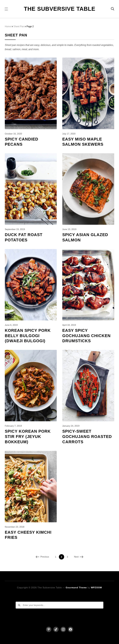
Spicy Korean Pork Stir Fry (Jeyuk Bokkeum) (28, 436)
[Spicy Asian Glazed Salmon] (88, 155)
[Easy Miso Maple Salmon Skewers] (88, 59)
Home (8, 26)
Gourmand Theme (76, 587)
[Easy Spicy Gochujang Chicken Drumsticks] (88, 251)
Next (76, 556)
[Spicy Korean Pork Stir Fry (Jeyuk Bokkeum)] (31, 352)
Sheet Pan (18, 26)
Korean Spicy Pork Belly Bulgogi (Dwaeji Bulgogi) (28, 335)
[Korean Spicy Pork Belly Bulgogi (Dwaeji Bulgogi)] (31, 251)
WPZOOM (96, 587)
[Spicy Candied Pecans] (31, 59)
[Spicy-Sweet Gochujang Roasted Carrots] (88, 352)
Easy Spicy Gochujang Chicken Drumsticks (86, 335)
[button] (6, 9)
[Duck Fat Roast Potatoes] (31, 155)
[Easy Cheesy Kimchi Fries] (31, 453)
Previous (44, 556)
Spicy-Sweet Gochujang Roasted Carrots (87, 436)
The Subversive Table (59, 9)
